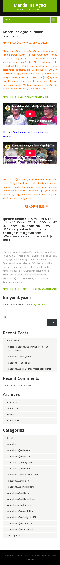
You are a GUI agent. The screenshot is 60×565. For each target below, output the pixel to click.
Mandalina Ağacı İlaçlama (19, 505)
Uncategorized (14, 535)
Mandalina (12, 444)
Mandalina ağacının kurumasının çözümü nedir (26, 270)
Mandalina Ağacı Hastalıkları (21, 498)
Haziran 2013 (13, 420)
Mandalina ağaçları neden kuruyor (20, 278)
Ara (4, 316)
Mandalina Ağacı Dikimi (18, 468)
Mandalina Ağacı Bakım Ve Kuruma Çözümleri (25, 96)
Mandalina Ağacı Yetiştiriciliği (21, 517)
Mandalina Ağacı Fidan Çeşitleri (22, 474)
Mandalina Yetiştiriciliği (18, 362)
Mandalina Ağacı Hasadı (18, 492)
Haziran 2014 (13, 408)
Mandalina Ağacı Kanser (45, 288)
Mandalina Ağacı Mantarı (15, 288)
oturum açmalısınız (35, 304)
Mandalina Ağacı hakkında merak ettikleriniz (29, 368)
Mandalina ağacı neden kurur (27, 259)
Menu (7, 19)
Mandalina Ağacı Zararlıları (20, 523)
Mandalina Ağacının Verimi (20, 529)
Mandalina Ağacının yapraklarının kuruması (24, 274)
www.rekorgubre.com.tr (31, 236)
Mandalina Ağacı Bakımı (18, 450)
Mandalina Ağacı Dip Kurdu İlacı (28, 252)
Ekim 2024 (12, 402)
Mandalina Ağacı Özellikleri (20, 511)
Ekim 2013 (12, 414)
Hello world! (13, 340)
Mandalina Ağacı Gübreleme (20, 486)
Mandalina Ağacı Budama (19, 456)
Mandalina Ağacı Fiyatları (19, 356)
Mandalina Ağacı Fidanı (18, 480)
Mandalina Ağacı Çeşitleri (19, 462)
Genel (10, 438)
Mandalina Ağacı (30, 5)
